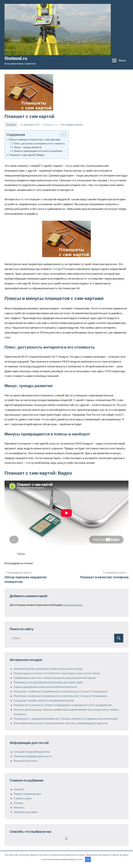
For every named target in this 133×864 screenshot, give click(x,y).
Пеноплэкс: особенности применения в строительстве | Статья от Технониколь (60, 691)
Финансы (19, 807)
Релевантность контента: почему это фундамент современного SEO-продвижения (63, 704)
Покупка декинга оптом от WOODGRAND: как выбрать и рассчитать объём (57, 673)
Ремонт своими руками (27, 793)
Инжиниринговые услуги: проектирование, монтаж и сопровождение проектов (61, 723)
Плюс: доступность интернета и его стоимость (39, 143)
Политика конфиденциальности (33, 756)
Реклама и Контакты (26, 760)
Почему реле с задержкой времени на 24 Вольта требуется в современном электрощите (66, 718)
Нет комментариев (71, 124)
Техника (11, 124)
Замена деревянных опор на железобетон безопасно (45, 686)
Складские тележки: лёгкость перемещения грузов (44, 700)
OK (88, 859)
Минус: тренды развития (28, 147)
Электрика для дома (26, 811)
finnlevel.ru (16, 58)
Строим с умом (22, 798)
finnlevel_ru (50, 124)
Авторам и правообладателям (32, 751)
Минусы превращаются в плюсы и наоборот (38, 150)
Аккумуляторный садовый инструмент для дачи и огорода (48, 668)
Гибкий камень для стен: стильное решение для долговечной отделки (55, 677)
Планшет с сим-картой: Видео (27, 154)
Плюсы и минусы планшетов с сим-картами (34, 139)
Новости (19, 789)
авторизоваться (72, 604)
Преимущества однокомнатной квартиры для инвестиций (48, 682)
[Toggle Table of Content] (61, 134)
